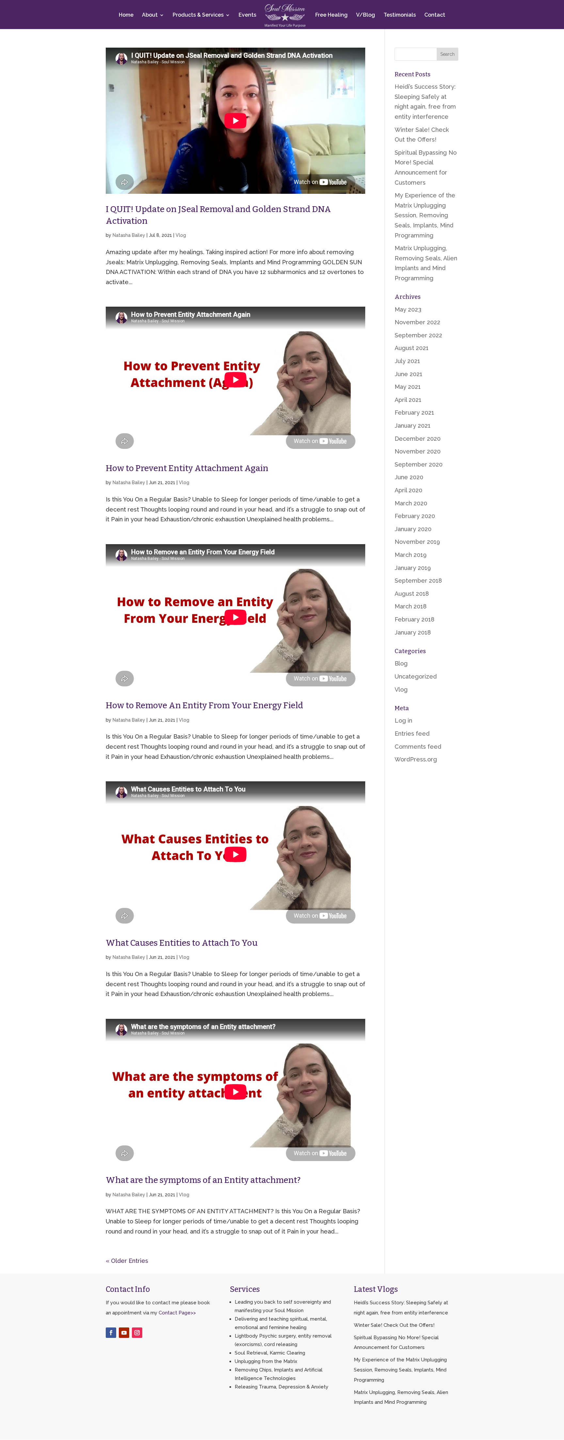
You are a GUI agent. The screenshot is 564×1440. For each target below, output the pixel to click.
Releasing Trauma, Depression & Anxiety (281, 1387)
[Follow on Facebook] (111, 1332)
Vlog (181, 235)
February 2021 (414, 412)
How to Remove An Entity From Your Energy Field (204, 705)
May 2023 (408, 309)
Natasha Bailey (129, 235)
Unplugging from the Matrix (266, 1361)
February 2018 (414, 619)
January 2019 (413, 567)
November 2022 (417, 322)
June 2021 (408, 374)
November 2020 (418, 451)
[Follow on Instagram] (137, 1332)
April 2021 (408, 399)
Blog (401, 663)
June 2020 (409, 477)
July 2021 (407, 361)
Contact (434, 15)
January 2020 (413, 529)
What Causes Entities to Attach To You (182, 943)
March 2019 (411, 554)
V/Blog (365, 15)
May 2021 (408, 386)
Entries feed (412, 733)
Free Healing (331, 15)
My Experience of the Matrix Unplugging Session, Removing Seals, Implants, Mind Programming (425, 215)
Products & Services (198, 15)
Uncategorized (416, 676)
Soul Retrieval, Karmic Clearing (270, 1353)
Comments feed (418, 746)
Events (247, 15)
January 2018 (413, 632)
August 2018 (412, 593)
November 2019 (417, 541)
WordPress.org (416, 759)
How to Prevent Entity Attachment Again (187, 468)
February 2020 (415, 516)
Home (126, 15)
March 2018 (411, 606)
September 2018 (418, 580)
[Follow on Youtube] (124, 1332)
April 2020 (408, 490)
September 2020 (419, 464)
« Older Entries (127, 1260)
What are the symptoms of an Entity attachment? (203, 1180)
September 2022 (418, 335)
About (150, 15)
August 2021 (412, 348)
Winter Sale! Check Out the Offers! (394, 1325)
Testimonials (400, 15)
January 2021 (413, 425)
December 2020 (418, 438)
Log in (403, 720)
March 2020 (411, 503)
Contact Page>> (177, 1313)
